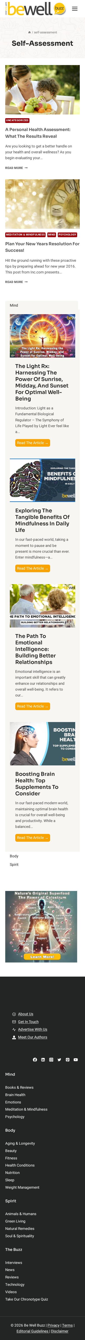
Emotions (13, 1102)
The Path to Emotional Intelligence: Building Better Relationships (35, 649)
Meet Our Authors (32, 1037)
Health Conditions (20, 1165)
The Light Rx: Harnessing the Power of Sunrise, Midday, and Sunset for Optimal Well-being (41, 382)
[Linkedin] (43, 1060)
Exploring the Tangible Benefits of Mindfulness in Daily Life (42, 520)
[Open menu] (75, 8)
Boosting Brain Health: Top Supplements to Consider (36, 784)
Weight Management (22, 1187)
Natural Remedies (19, 1228)
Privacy (54, 1325)
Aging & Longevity (20, 1143)
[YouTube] (76, 1060)
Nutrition (12, 1172)
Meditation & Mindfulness (25, 235)
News (10, 1270)
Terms (67, 1325)
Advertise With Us (32, 1029)
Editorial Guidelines (33, 1331)
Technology (14, 1284)
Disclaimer (59, 1331)
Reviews (12, 1277)
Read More (16, 168)
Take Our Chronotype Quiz (26, 1299)
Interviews (13, 1262)
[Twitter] (59, 1060)
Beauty (11, 1151)
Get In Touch (28, 1022)
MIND (51, 235)
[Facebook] (35, 1060)
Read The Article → (33, 443)
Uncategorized (17, 120)
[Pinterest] (67, 1060)
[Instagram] (51, 1060)
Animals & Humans (20, 1214)
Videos (11, 1292)
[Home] (29, 32)
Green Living (15, 1221)
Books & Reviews (19, 1087)
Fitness (11, 1158)
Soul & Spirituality (19, 1236)
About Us (25, 1014)
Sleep (9, 1180)
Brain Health (15, 1095)
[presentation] (42, 89)
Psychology (67, 235)
